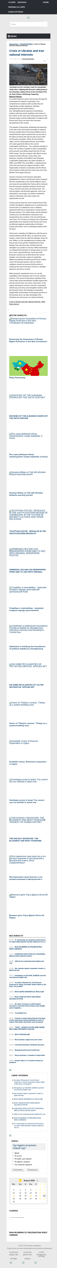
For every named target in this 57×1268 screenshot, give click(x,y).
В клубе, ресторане (23, 1159)
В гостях (18, 1156)
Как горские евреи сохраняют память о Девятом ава (27, 969)
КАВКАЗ (27, 1259)
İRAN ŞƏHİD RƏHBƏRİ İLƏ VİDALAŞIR (26, 992)
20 (31, 1196)
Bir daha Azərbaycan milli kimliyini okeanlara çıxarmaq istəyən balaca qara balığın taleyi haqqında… (27, 1006)
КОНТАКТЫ (22, 2)
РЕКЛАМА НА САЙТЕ (16, 7)
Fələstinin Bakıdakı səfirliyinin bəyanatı (26, 1045)
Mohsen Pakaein (15, 97)
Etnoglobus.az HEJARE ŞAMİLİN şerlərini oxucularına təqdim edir (27, 976)
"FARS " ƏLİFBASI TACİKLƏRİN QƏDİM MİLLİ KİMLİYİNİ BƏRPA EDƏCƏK (26, 1028)
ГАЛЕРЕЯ (13, 1211)
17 (14, 1196)
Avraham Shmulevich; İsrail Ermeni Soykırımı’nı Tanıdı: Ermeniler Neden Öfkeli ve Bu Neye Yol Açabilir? (27, 984)
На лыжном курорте (23, 1165)
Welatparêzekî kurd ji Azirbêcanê (24, 1050)
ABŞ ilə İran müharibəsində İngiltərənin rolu (26, 962)
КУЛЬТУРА (28, 1252)
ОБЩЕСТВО (13, 1255)
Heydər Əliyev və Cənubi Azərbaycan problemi (26, 1061)
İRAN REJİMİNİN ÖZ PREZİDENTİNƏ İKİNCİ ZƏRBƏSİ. (25, 948)
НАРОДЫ (13, 1259)
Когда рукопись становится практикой (27, 1055)
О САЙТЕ (12, 2)
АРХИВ (46, 2)
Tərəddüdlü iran (18, 1013)
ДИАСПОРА (27, 1255)
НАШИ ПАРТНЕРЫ (15, 12)
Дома (16, 1153)
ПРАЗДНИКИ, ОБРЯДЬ (41, 1255)
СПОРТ (41, 1252)
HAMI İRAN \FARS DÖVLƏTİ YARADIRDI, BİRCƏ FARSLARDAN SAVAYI (27, 955)
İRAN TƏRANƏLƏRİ (19, 1034)
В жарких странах (22, 1162)
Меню (14, 36)
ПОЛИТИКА (13, 1252)
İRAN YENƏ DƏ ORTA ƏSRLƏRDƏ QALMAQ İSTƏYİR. (25, 998)
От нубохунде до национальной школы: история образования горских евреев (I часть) (27, 941)
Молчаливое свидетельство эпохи (25, 1040)
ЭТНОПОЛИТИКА (28, 59)
